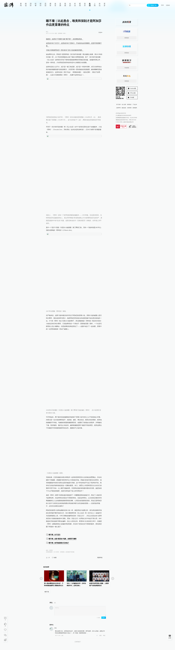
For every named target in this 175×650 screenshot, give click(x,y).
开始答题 (127, 67)
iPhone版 (133, 93)
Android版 (133, 88)
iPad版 (132, 97)
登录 (162, 5)
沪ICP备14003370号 (121, 113)
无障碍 (168, 5)
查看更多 (127, 37)
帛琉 (55, 628)
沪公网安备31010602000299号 (123, 115)
